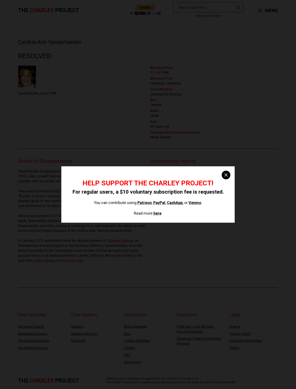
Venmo (195, 202)
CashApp (175, 202)
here (157, 213)
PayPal (159, 202)
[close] (226, 175)
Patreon (144, 202)
